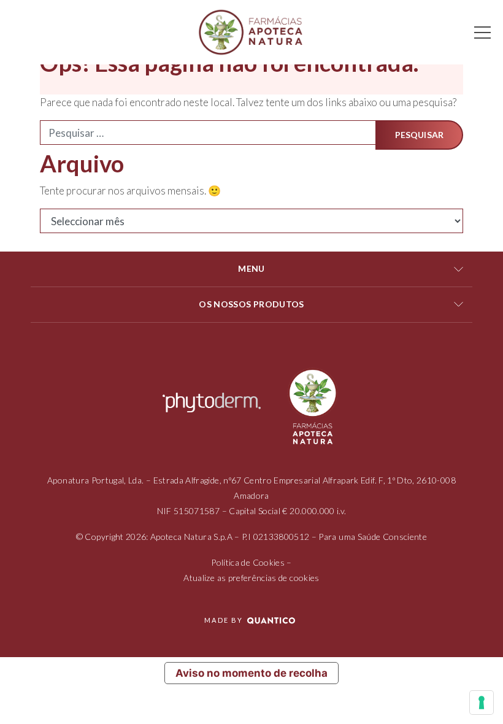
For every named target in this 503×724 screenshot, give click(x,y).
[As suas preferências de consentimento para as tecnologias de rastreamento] (481, 702)
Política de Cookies (248, 562)
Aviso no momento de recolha (251, 673)
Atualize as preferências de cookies (251, 577)
